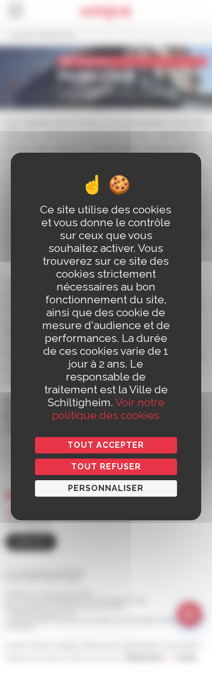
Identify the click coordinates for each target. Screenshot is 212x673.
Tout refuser (106, 466)
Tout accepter (105, 445)
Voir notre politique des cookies (108, 409)
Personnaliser (106, 488)
